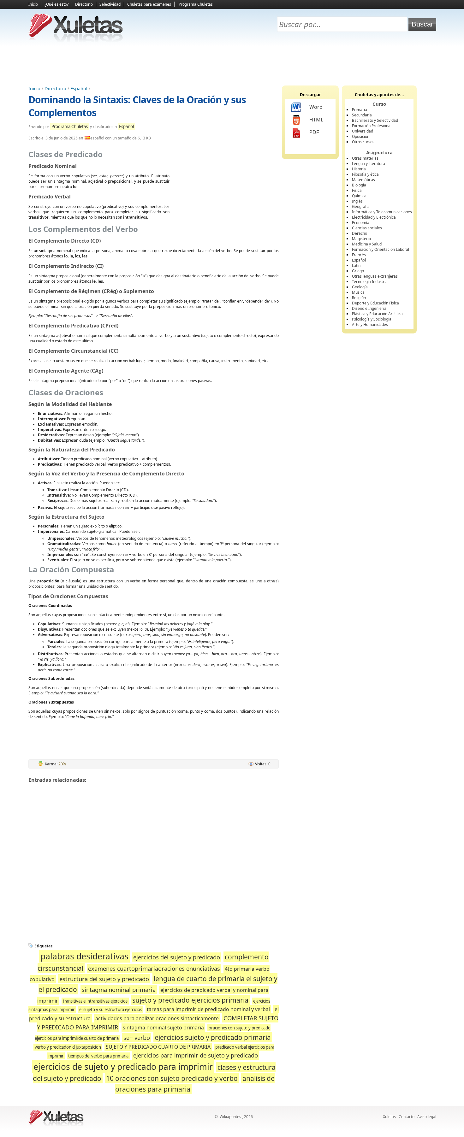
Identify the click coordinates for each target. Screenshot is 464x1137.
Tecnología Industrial (370, 281)
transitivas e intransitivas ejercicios (95, 1001)
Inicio (33, 4)
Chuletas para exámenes (149, 4)
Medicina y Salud (367, 244)
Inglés (357, 201)
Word (316, 106)
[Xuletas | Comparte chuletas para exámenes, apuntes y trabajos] (76, 40)
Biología (359, 185)
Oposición (360, 136)
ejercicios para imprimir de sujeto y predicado (195, 1055)
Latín (356, 265)
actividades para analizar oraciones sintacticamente (157, 1018)
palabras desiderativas (84, 956)
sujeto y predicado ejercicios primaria (190, 999)
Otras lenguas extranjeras (375, 276)
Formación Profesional (371, 125)
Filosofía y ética (365, 174)
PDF (314, 132)
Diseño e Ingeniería (369, 308)
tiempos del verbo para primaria (98, 1056)
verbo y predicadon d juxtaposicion (68, 1047)
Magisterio (361, 238)
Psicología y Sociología (371, 319)
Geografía (361, 206)
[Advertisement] (232, 63)
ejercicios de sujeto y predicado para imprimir (123, 1066)
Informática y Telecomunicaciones (382, 212)
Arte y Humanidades (370, 324)
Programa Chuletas (196, 4)
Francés (359, 254)
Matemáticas (363, 179)
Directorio (84, 4)
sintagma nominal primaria (119, 989)
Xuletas (389, 1116)
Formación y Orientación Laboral (380, 249)
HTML (316, 119)
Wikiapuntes (230, 1116)
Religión (359, 297)
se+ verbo (136, 1037)
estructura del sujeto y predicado (104, 979)
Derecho (359, 233)
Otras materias (365, 158)
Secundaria (362, 115)
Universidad (362, 131)
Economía (360, 222)
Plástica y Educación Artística (377, 313)
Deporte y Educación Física (375, 303)
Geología (360, 287)
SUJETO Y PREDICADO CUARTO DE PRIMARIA (158, 1046)
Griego (358, 271)
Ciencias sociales (367, 228)
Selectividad (110, 4)
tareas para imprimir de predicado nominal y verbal (208, 1009)
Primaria (359, 109)
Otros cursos (363, 141)
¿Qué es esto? (56, 4)
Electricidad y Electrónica (374, 217)
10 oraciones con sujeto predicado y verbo (172, 1078)
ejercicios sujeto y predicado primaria (213, 1037)
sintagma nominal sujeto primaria (163, 1027)
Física (357, 190)
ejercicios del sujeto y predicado (176, 957)
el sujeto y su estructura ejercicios (110, 1009)
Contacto (406, 1116)
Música (358, 292)
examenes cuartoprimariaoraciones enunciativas (154, 968)
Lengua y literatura (368, 163)
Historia (359, 169)
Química (359, 195)
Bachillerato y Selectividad (375, 120)
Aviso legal (426, 1116)
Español (78, 88)
